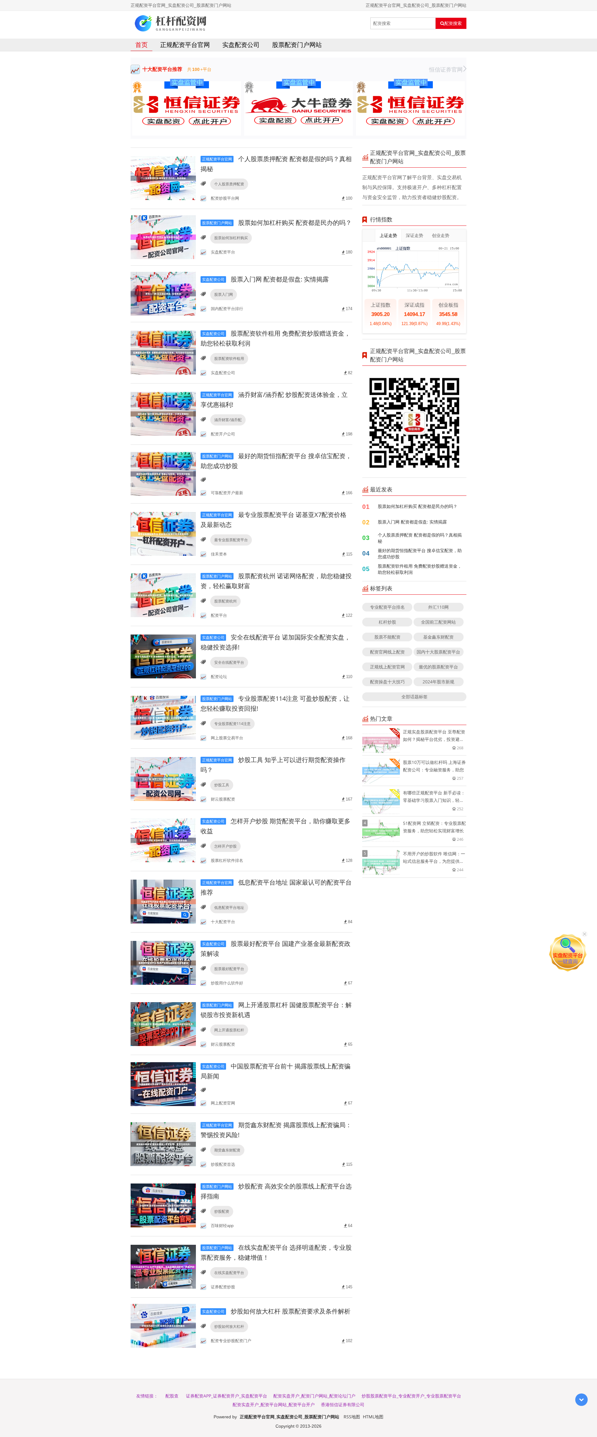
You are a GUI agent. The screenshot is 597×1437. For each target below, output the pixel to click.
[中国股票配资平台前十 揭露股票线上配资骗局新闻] (163, 1084)
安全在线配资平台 (229, 662)
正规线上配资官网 (387, 667)
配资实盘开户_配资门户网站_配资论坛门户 (314, 1396)
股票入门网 (223, 294)
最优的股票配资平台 (438, 667)
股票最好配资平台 (229, 968)
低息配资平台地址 (229, 907)
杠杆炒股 (387, 622)
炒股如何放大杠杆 (229, 1326)
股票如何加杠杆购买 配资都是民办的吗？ (277, 222)
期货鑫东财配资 (227, 1150)
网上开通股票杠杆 (229, 1030)
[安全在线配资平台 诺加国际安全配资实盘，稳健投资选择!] (163, 656)
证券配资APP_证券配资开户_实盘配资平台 (226, 1396)
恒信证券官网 (446, 69)
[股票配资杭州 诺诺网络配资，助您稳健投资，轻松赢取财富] (163, 595)
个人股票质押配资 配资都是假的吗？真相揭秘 (420, 538)
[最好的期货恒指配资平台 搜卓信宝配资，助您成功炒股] (163, 474)
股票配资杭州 (225, 601)
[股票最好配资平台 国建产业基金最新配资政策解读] (163, 962)
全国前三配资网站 (438, 622)
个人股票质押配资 (229, 184)
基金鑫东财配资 (438, 637)
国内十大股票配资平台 (438, 652)
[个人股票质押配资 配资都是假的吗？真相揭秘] (163, 178)
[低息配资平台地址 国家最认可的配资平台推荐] (163, 901)
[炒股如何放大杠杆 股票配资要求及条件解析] (163, 1325)
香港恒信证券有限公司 (342, 1404)
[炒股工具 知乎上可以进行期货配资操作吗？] (163, 779)
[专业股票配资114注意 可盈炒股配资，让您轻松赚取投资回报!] (163, 717)
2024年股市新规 (438, 682)
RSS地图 (352, 1417)
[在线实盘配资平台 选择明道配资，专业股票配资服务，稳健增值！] (163, 1266)
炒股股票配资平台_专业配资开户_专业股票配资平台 (411, 1396)
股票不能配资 (387, 637)
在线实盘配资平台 (229, 1272)
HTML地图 (373, 1417)
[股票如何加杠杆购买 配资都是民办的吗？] (163, 237)
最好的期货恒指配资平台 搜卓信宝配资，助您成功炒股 (420, 553)
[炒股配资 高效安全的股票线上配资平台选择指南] (163, 1205)
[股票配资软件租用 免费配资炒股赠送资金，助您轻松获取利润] (163, 352)
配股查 (171, 1396)
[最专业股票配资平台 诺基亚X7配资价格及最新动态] (163, 534)
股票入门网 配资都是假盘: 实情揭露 (265, 279)
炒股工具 (221, 785)
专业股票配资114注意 (232, 723)
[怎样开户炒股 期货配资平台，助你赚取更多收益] (163, 840)
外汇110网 (438, 607)
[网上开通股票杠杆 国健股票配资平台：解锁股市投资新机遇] (163, 1024)
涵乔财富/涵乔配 (228, 419)
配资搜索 (453, 23)
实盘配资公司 (241, 44)
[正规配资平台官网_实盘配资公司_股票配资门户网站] (171, 23)
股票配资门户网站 (297, 44)
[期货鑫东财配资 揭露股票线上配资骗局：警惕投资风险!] (163, 1144)
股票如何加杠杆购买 (231, 237)
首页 (141, 44)
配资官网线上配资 (387, 652)
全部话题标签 (414, 697)
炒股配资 (221, 1211)
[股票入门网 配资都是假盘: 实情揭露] (163, 293)
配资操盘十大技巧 (387, 682)
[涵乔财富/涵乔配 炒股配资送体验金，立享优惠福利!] (163, 413)
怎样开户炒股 (225, 846)
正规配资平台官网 (185, 44)
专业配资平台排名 (387, 607)
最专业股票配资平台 (231, 539)
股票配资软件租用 (229, 358)
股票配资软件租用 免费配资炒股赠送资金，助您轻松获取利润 (420, 569)
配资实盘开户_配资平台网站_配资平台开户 (274, 1404)
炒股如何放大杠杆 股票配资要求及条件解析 (276, 1311)
